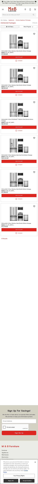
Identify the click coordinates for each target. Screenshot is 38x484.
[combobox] (28, 26)
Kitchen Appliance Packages (23, 20)
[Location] (25, 9)
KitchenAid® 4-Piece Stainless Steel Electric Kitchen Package (16, 223)
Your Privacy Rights (18, 475)
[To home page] (12, 9)
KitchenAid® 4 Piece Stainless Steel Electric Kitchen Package (16, 51)
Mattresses (5, 455)
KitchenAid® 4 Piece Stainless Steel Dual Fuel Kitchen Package (17, 155)
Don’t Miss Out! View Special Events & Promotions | (19, 1)
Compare (20, 60)
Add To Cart (19, 57)
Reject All (11, 480)
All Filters (10, 26)
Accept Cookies (27, 480)
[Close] (35, 462)
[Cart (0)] (35, 9)
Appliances (11, 20)
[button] (3, 9)
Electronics (5, 457)
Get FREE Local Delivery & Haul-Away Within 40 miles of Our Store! (19, 4)
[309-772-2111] (30, 9)
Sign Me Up (19, 433)
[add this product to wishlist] (34, 34)
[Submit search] (34, 14)
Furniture (4, 450)
